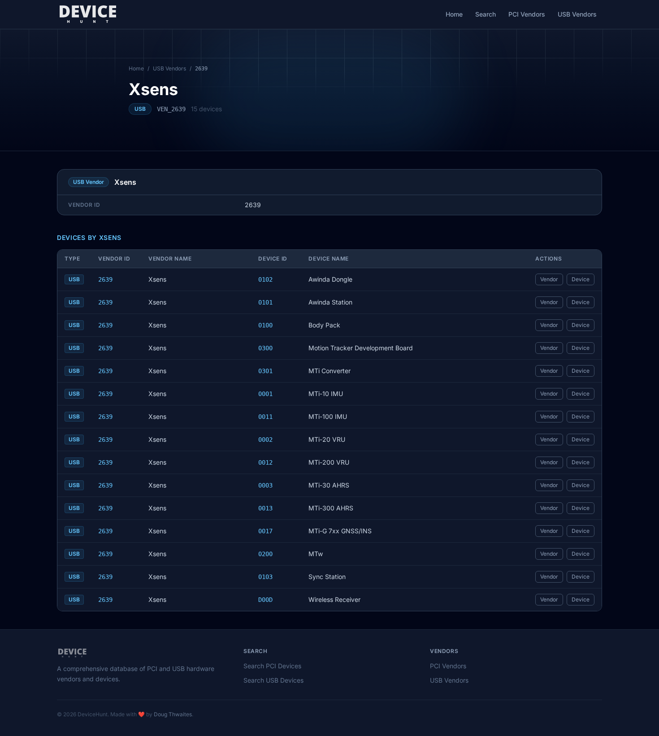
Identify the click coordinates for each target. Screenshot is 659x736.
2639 (105, 279)
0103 (265, 576)
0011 (265, 416)
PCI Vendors (526, 14)
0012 (265, 462)
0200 (265, 553)
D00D (265, 599)
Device (581, 279)
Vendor (549, 279)
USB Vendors (577, 14)
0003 (265, 485)
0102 (265, 279)
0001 (265, 393)
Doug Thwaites (173, 714)
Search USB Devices (273, 680)
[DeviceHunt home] (87, 14)
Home (454, 14)
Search (485, 14)
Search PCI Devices (272, 666)
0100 (265, 325)
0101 (265, 302)
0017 (265, 531)
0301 (265, 371)
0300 (265, 348)
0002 (265, 439)
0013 (265, 508)
